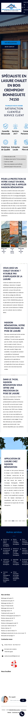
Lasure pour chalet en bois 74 (8, 625)
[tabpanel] (14, 484)
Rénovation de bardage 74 (7, 635)
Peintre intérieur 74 (6, 628)
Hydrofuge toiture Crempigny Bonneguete (16, 562)
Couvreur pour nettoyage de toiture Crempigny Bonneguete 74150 (6, 577)
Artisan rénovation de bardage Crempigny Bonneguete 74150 (16, 576)
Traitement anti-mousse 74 (8, 613)
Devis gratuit (9, 47)
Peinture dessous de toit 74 (8, 618)
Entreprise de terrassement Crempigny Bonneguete (6, 551)
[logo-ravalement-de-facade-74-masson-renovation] (11, 7)
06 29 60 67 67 (16, 644)
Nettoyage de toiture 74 (7, 603)
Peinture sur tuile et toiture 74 (8, 630)
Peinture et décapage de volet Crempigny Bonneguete (16, 552)
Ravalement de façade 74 (7, 600)
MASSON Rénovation (14, 710)
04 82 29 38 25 (8, 644)
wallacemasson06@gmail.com (12, 656)
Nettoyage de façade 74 (7, 598)
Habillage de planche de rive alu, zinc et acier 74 (13, 633)
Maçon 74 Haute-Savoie (7, 605)
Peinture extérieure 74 (7, 620)
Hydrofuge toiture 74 (6, 610)
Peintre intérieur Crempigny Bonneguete (16, 542)
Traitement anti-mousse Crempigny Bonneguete (6, 562)
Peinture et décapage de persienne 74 (10, 615)
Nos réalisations (11, 43)
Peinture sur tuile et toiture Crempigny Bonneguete (6, 543)
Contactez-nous (16, 712)
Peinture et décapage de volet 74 (9, 623)
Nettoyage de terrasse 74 (7, 608)
